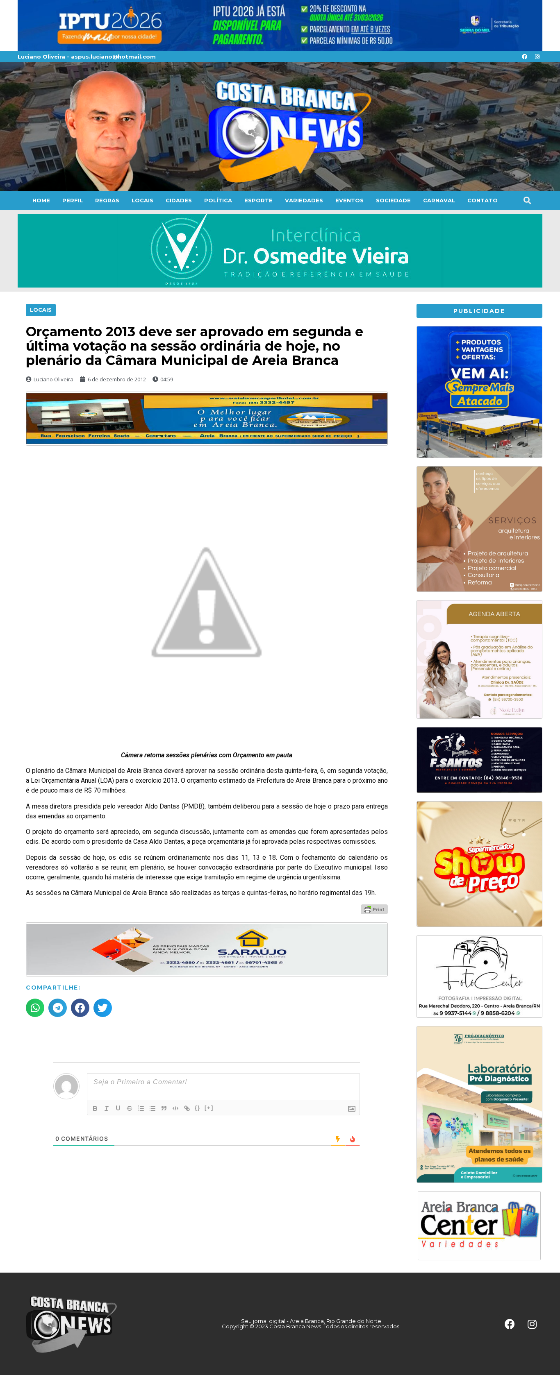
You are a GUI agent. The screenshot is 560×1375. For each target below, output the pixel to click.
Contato (482, 200)
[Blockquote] (164, 1108)
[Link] (187, 1108)
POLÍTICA (218, 200)
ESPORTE (258, 200)
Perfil (72, 200)
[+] (209, 1108)
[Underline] (118, 1108)
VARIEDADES (304, 200)
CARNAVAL (439, 200)
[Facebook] (524, 56)
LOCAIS (142, 200)
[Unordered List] (152, 1108)
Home (41, 200)
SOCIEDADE (393, 200)
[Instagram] (537, 56)
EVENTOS (349, 200)
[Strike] (129, 1108)
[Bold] (95, 1108)
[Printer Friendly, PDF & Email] (374, 908)
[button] (527, 200)
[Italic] (106, 1108)
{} (197, 1108)
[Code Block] (175, 1108)
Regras (107, 200)
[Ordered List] (141, 1108)
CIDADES (179, 200)
